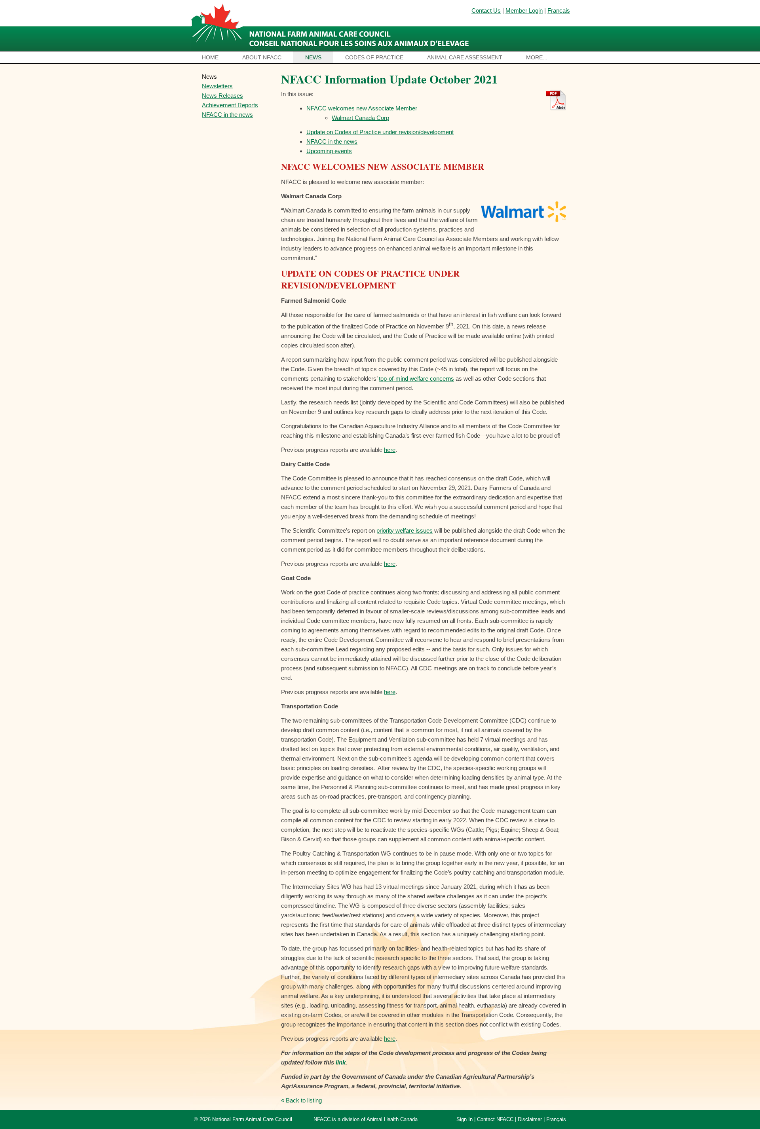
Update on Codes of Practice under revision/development (380, 132)
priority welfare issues (404, 530)
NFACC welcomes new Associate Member (361, 108)
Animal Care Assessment (464, 57)
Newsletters (217, 86)
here (389, 449)
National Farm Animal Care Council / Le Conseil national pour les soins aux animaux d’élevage (331, 25)
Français (558, 10)
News (313, 57)
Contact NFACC (495, 1119)
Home (210, 57)
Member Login (524, 10)
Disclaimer (530, 1119)
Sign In (464, 1119)
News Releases (222, 95)
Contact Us (486, 10)
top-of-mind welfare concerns (416, 378)
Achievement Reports (230, 105)
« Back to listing (301, 1100)
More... (536, 57)
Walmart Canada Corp (360, 117)
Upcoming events (329, 151)
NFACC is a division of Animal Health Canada (366, 1119)
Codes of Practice (374, 57)
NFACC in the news (227, 114)
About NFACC (261, 57)
